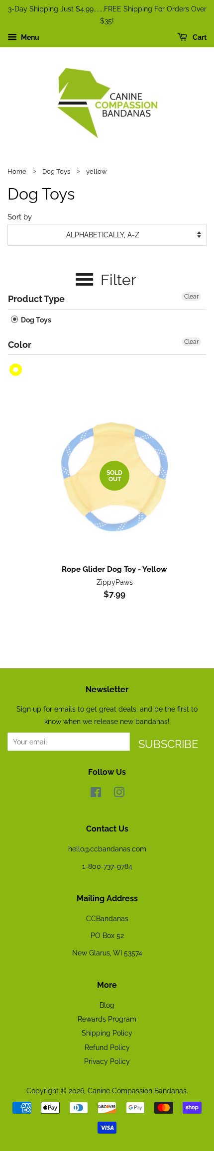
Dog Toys (56, 171)
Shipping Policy (107, 1033)
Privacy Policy (107, 1061)
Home (16, 171)
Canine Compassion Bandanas (137, 1090)
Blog (107, 1005)
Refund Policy (107, 1047)
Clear (191, 296)
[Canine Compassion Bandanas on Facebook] (96, 794)
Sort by (19, 216)
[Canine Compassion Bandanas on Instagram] (118, 794)
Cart (199, 37)
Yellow (16, 370)
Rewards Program (107, 1019)
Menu (29, 37)
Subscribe (168, 743)
